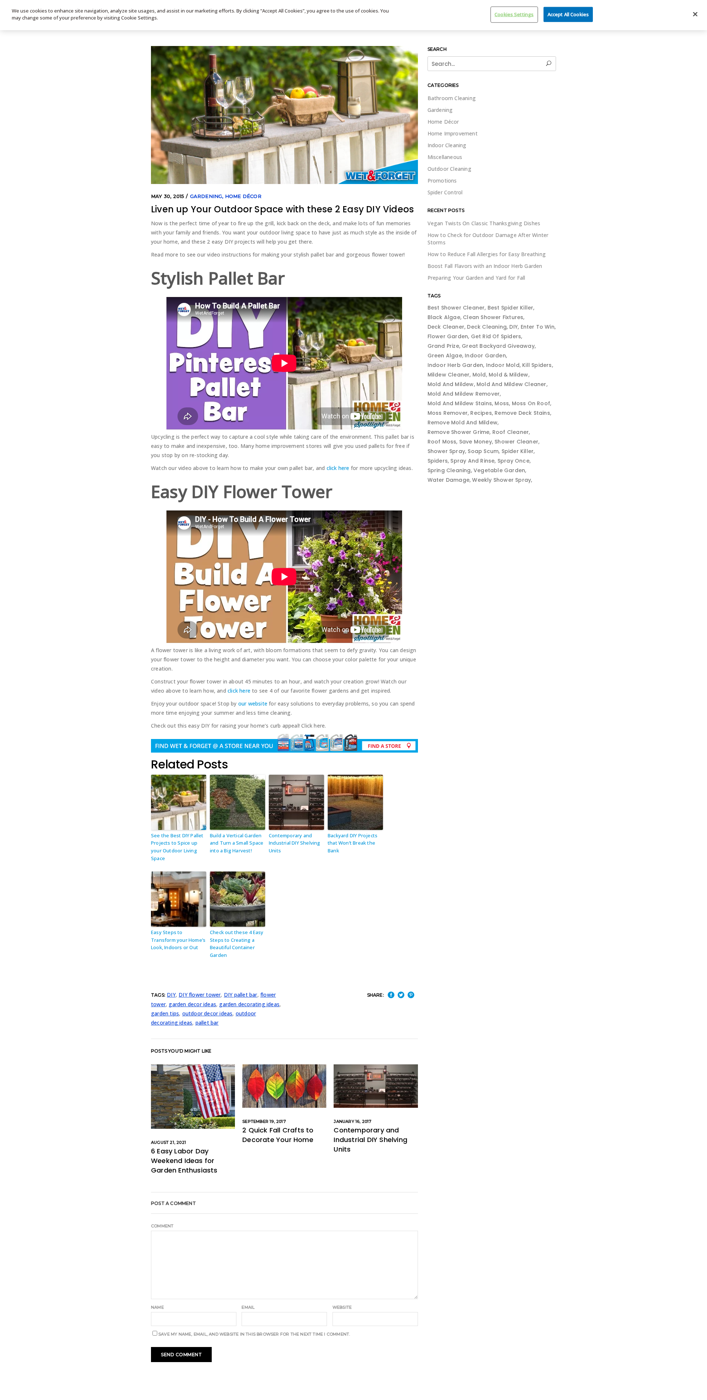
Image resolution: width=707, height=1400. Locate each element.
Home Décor (243, 196)
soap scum (483, 451)
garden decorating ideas (249, 1004)
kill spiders (537, 365)
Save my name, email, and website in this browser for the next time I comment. (254, 1334)
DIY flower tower (200, 994)
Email (248, 1307)
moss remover (448, 413)
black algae (444, 317)
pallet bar (207, 1022)
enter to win (538, 326)
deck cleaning (487, 326)
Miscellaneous (445, 156)
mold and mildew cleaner (511, 384)
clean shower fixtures (493, 317)
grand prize (443, 346)
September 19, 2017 (264, 1121)
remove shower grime (459, 432)
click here (338, 467)
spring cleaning (449, 470)
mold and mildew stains (460, 403)
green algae (445, 355)
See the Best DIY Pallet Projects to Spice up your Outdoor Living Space (177, 847)
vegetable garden (499, 470)
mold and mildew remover (464, 393)
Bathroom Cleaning (452, 98)
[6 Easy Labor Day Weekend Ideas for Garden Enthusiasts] (193, 1096)
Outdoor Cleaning (449, 168)
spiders (438, 460)
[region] (353, 15)
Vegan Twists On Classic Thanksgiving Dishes (484, 223)
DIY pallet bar (240, 994)
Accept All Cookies (568, 14)
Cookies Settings (514, 14)
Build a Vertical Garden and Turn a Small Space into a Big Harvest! (236, 843)
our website (252, 703)
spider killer (518, 451)
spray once (513, 460)
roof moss (442, 441)
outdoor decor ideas (207, 1013)
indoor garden (485, 355)
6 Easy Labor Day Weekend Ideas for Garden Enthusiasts (184, 1160)
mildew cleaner (449, 374)
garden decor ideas (192, 1004)
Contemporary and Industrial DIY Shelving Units (294, 843)
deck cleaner (446, 326)
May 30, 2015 (167, 196)
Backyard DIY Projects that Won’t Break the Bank (352, 843)
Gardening (206, 196)
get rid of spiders (496, 336)
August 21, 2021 (168, 1142)
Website (342, 1307)
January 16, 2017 (352, 1121)
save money (475, 441)
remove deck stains (522, 413)
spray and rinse (472, 460)
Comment (162, 1225)
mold (479, 374)
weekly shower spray (501, 480)
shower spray (446, 451)
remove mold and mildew (462, 422)
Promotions (442, 180)
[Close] (695, 14)
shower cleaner (516, 441)
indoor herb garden (455, 365)
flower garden (448, 336)
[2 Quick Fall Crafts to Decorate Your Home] (284, 1086)
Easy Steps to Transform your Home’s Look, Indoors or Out (178, 940)
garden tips (165, 1013)
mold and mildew (451, 384)
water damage (448, 480)
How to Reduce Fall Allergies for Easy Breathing (487, 254)
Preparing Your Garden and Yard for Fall (476, 277)
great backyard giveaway (498, 346)
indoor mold (503, 365)
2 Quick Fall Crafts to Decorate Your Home (277, 1134)
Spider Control (445, 192)
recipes (481, 413)
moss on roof (531, 403)
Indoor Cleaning (447, 145)
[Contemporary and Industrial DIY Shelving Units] (376, 1086)
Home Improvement (453, 133)
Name (157, 1307)
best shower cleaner (456, 307)
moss (502, 403)
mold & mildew (508, 374)
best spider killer (511, 307)
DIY (171, 994)
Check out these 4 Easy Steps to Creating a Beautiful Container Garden (236, 943)
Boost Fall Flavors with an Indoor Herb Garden (485, 265)
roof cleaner (510, 432)
